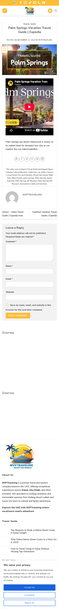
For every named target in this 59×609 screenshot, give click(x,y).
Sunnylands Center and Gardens (33, 184)
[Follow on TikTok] (29, 2)
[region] (29, 584)
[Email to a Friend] (32, 159)
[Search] (56, 10)
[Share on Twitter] (26, 159)
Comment (11, 241)
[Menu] (4, 10)
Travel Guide (29, 24)
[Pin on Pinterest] (37, 159)
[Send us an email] (34, 2)
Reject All (29, 602)
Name (9, 266)
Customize (30, 595)
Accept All (29, 587)
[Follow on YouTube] (43, 2)
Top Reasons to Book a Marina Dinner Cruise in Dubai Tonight (33, 531)
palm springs (28, 178)
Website (10, 292)
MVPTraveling (45, 40)
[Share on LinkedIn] (42, 159)
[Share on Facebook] (21, 159)
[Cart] (50, 10)
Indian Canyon (47, 172)
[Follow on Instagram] (25, 2)
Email (9, 278)
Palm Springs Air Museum (26, 181)
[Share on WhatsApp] (16, 159)
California (32, 172)
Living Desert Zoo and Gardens (19, 175)
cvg (38, 172)
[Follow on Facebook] (20, 2)
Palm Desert (17, 178)
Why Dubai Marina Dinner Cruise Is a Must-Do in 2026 (34, 541)
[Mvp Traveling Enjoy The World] (29, 11)
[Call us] (39, 2)
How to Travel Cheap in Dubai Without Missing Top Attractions (30, 550)
